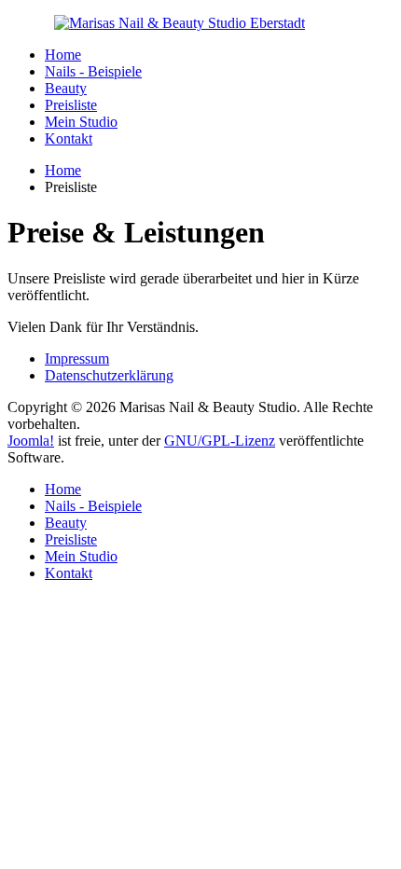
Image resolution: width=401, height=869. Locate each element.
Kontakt (68, 138)
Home (63, 54)
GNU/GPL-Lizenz (219, 440)
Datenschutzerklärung (109, 375)
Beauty (66, 88)
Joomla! (30, 440)
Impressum (77, 358)
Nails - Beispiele (93, 71)
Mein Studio (81, 122)
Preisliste (71, 105)
